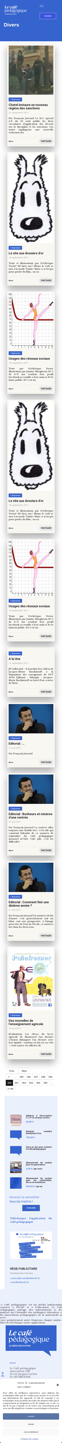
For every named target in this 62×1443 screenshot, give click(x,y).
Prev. (12, 1071)
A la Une (14, 659)
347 (36, 1077)
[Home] (17, 19)
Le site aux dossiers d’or (26, 253)
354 (38, 1083)
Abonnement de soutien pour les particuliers (39, 1164)
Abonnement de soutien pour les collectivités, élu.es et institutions (39, 1180)
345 (22, 1077)
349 (50, 1077)
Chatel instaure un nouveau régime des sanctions (28, 106)
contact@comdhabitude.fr (25, 1278)
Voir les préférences (31, 1432)
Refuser (31, 1424)
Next (24, 1071)
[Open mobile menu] (42, 6)
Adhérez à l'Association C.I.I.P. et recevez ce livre (39, 1117)
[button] (57, 1384)
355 (45, 1083)
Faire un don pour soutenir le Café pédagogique (39, 1148)
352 (24, 1083)
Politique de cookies (30, 1439)
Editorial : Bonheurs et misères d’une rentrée (30, 815)
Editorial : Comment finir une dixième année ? (29, 903)
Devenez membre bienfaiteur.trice (39, 1132)
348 (43, 1077)
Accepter (31, 1416)
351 (17, 1083)
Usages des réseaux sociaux (29, 358)
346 (29, 1077)
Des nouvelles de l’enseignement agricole (26, 1022)
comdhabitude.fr (19, 1282)
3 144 (10, 1089)
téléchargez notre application (27, 1322)
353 (31, 1083)
